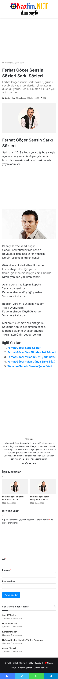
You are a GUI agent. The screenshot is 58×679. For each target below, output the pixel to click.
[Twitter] (31, 464)
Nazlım (50, 663)
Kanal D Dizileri (9, 631)
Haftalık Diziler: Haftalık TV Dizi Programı (22, 640)
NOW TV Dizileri (10, 623)
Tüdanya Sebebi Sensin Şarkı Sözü (29, 366)
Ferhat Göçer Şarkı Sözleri (24, 347)
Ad (4, 559)
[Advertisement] (29, 39)
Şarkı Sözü (19, 62)
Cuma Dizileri (9, 648)
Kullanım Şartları (25, 667)
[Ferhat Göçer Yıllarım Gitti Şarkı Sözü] (15, 486)
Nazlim (7, 98)
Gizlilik (37, 667)
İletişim (44, 667)
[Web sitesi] (23, 464)
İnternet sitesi (8, 581)
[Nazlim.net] (29, 9)
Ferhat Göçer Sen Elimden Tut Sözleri (31, 352)
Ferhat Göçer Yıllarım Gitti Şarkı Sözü (31, 357)
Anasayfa (8, 62)
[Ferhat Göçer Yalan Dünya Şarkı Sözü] (43, 486)
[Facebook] (27, 464)
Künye (13, 667)
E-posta (6, 570)
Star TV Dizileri (9, 615)
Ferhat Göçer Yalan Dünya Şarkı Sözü (31, 361)
